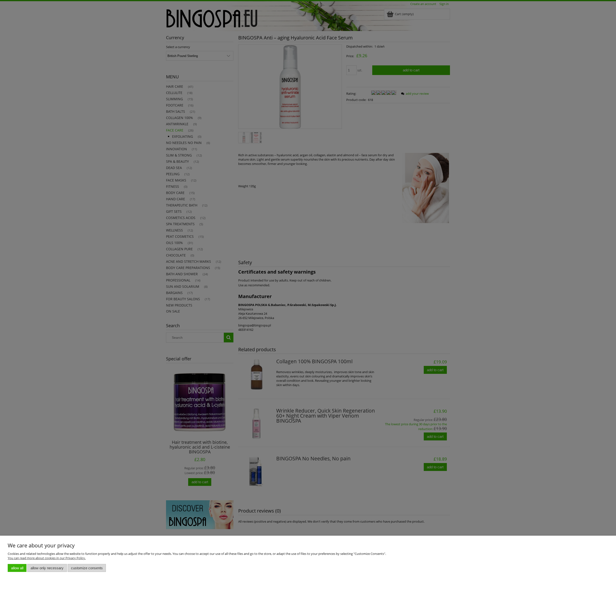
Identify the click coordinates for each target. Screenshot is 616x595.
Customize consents (87, 568)
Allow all (17, 568)
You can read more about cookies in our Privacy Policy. (47, 558)
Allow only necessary (47, 568)
